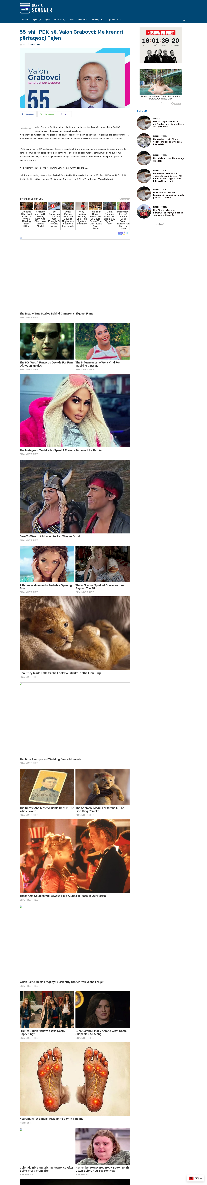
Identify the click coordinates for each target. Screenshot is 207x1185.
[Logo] (41, 8)
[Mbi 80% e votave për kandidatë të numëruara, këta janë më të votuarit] (144, 193)
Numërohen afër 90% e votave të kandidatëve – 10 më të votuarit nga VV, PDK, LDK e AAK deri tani (167, 177)
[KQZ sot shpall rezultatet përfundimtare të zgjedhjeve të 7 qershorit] (144, 123)
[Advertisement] (75, 191)
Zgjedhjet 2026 (160, 136)
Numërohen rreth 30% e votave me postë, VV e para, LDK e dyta (167, 142)
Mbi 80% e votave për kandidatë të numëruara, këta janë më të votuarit (168, 195)
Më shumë (160, 224)
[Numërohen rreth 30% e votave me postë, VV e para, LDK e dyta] (144, 140)
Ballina (156, 118)
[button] (184, 19)
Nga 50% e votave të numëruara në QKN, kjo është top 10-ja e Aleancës (168, 213)
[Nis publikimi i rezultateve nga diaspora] (144, 158)
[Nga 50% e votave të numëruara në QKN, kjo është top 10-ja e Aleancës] (144, 211)
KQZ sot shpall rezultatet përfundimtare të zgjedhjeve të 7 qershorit (168, 124)
